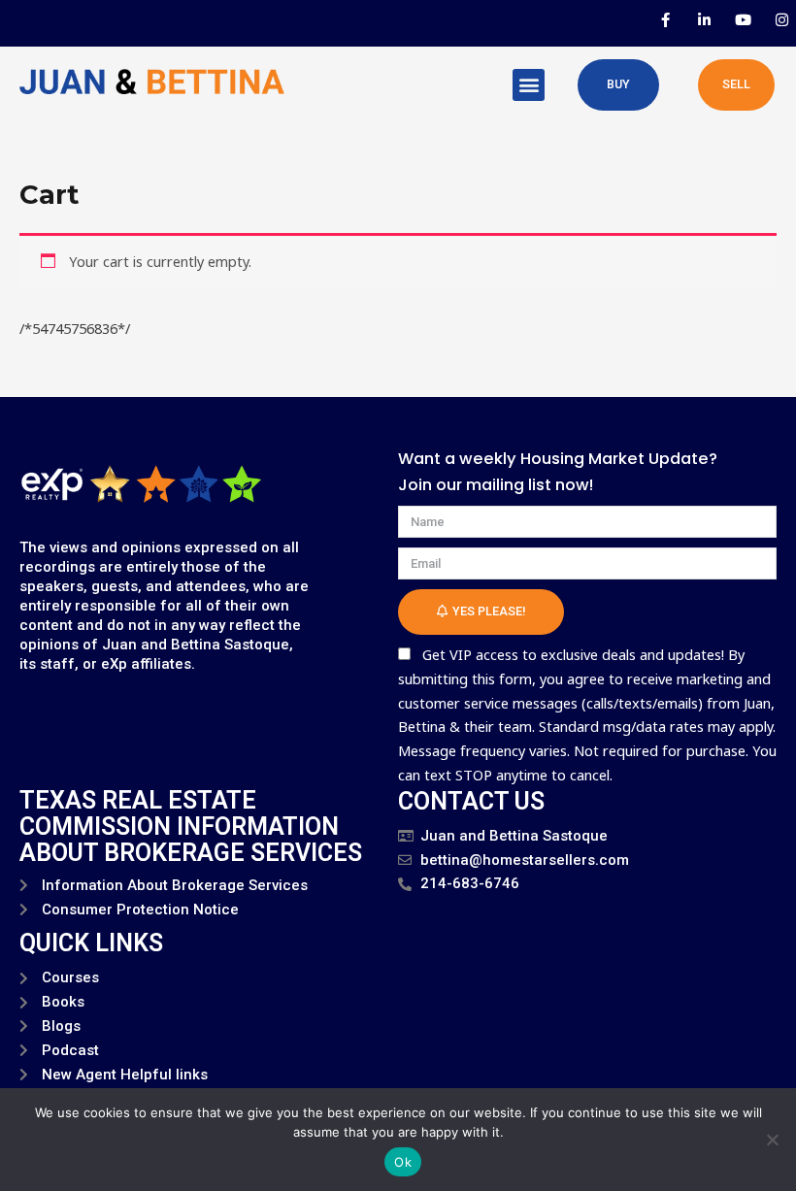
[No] (771, 1139)
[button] (529, 85)
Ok (403, 1162)
